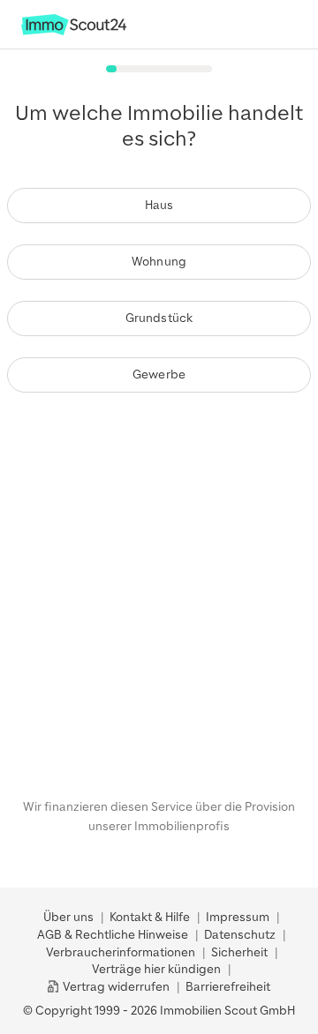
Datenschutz (240, 934)
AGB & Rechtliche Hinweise (112, 934)
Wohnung (159, 261)
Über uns (68, 917)
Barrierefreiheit (228, 986)
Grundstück (159, 318)
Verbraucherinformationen (120, 952)
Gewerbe (159, 374)
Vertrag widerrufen (115, 986)
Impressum (237, 917)
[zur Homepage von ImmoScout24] (73, 31)
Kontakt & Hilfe (150, 917)
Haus (159, 205)
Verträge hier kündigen (156, 969)
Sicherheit (239, 952)
